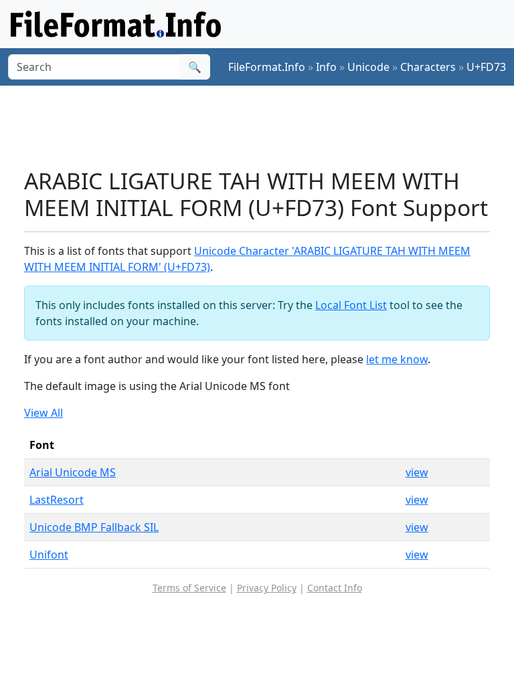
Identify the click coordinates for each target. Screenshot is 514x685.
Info (326, 67)
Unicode (368, 67)
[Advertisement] (267, 126)
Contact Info (334, 587)
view (417, 472)
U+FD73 (486, 67)
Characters (428, 67)
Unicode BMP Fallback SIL (94, 527)
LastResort (56, 499)
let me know (397, 359)
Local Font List (351, 305)
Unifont (48, 554)
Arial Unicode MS (72, 472)
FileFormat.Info (266, 67)
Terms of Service (189, 587)
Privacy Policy (266, 587)
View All (43, 412)
